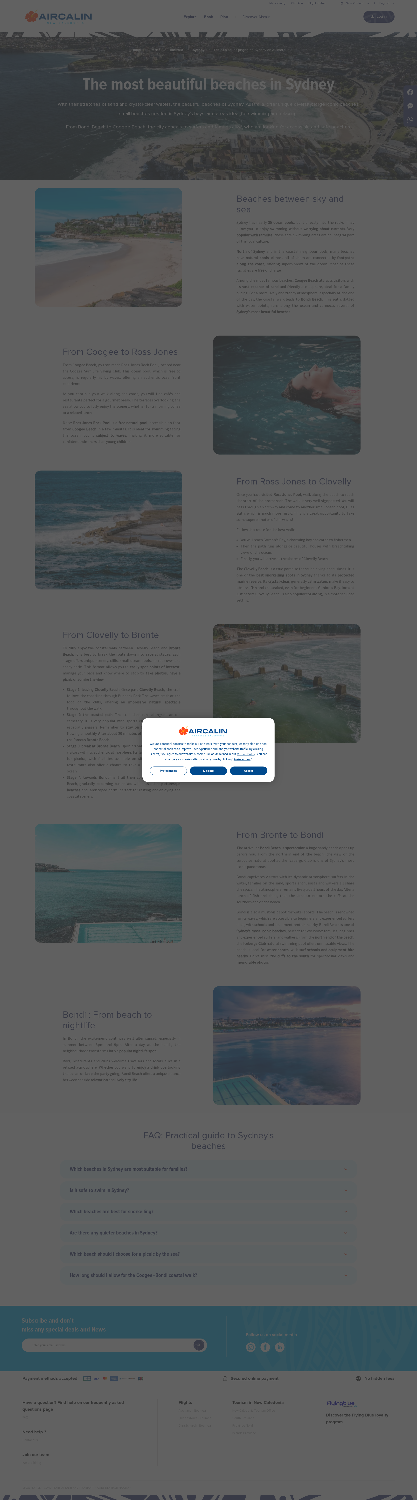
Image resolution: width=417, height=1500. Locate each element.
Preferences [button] (242, 759)
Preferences (168, 770)
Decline (208, 770)
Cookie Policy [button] (246, 754)
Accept (248, 770)
